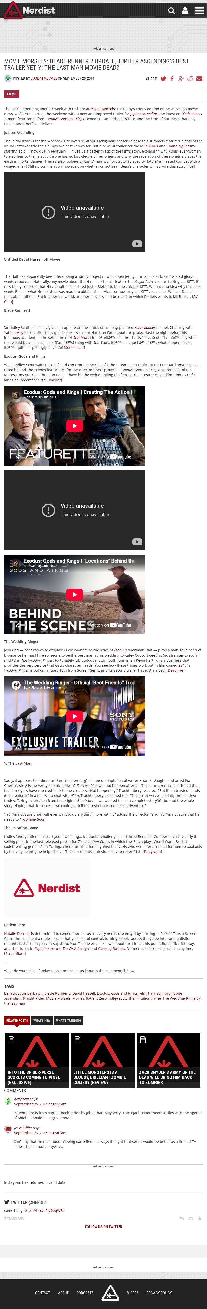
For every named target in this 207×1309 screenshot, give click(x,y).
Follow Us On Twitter (103, 1227)
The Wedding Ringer (180, 998)
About (63, 1293)
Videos (133, 1293)
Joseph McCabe (44, 78)
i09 (191, 166)
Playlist (55, 379)
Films (11, 94)
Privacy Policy (159, 1293)
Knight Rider (33, 998)
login (185, 10)
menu (199, 10)
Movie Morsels (102, 108)
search (171, 10)
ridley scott (117, 998)
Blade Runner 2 (57, 993)
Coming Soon (34, 819)
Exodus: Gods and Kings (117, 993)
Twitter (163, 78)
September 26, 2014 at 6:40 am (40, 1132)
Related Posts (17, 1020)
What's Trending (68, 1020)
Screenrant (74, 347)
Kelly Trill (21, 1099)
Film (142, 993)
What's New (41, 1020)
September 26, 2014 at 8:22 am (40, 1104)
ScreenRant (15, 953)
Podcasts (85, 1293)
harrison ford (159, 993)
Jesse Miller (23, 1127)
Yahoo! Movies (16, 332)
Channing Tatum (180, 146)
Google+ (181, 78)
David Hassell (83, 993)
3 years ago (14, 1218)
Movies (78, 998)
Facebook (172, 78)
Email (199, 78)
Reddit (190, 78)
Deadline (175, 670)
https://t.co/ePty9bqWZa (44, 1210)
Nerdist (29, 10)
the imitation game (145, 998)
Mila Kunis (149, 146)
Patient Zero (96, 998)
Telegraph (152, 851)
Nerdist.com (110, 1293)
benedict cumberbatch (23, 993)
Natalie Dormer (17, 933)
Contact (42, 1293)
